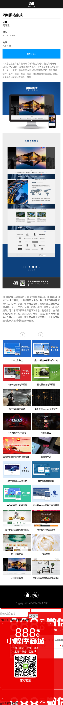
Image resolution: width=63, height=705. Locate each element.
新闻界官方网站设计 (46, 384)
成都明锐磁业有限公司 (17, 481)
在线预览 (31, 53)
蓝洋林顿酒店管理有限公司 (17, 529)
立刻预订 (33, 616)
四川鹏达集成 (17, 578)
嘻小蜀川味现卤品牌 (46, 529)
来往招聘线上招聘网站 (17, 505)
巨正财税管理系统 (46, 481)
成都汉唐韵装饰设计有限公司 (22, 334)
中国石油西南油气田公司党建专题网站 (17, 457)
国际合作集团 (17, 360)
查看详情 (4, 703)
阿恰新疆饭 (46, 433)
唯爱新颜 (40, 334)
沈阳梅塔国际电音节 (17, 433)
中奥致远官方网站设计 (17, 384)
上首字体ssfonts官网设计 (46, 408)
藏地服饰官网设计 (17, 408)
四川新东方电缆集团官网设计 (46, 505)
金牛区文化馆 (17, 553)
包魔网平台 (46, 457)
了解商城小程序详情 (10, 619)
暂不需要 (24, 619)
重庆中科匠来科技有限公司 (46, 360)
